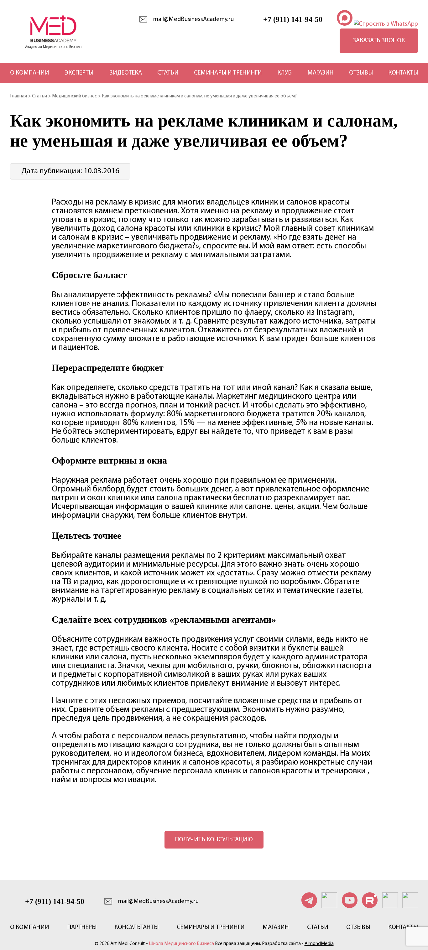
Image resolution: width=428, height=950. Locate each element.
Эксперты (79, 73)
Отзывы (361, 73)
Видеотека (125, 73)
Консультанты (136, 927)
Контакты (403, 73)
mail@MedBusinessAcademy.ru (193, 19)
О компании (29, 73)
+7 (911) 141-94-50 (292, 19)
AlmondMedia (319, 943)
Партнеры (82, 927)
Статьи (168, 73)
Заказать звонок (379, 41)
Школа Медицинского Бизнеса (181, 943)
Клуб (284, 73)
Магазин (320, 73)
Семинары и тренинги (228, 73)
